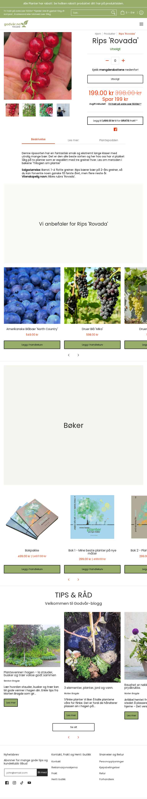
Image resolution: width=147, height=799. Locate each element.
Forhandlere (106, 779)
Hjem (98, 33)
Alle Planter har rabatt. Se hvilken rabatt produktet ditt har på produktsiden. (73, 3)
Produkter (109, 33)
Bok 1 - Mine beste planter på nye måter (92, 551)
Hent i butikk (58, 779)
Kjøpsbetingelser (109, 767)
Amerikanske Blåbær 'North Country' (32, 329)
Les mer (11, 702)
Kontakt (55, 761)
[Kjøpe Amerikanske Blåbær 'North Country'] (32, 295)
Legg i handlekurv (32, 344)
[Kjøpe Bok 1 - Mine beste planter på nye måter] (92, 517)
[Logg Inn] (141, 12)
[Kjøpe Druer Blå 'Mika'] (92, 295)
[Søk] (113, 12)
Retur (102, 773)
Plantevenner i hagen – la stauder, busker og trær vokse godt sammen (30, 673)
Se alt (73, 727)
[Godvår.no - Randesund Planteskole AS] (16, 24)
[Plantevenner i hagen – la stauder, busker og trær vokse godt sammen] (32, 646)
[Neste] (69, 66)
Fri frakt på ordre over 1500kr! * (125, 103)
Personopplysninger (111, 761)
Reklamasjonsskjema (64, 767)
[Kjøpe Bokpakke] (32, 517)
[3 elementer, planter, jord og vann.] (92, 647)
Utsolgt (115, 79)
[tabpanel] (73, 163)
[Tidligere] (6, 66)
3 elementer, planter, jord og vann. (88, 688)
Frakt (54, 773)
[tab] (38, 140)
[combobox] (90, 12)
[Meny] (141, 24)
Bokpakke (32, 550)
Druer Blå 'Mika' (92, 329)
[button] (115, 129)
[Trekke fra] (107, 60)
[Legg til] (123, 60)
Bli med (42, 772)
